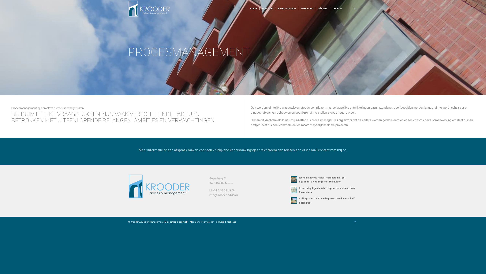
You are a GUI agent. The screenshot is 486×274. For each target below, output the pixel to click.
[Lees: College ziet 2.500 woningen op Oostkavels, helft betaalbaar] (293, 200)
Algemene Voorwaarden (202, 222)
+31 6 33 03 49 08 (223, 190)
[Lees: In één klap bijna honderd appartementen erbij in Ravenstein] (293, 189)
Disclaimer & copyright (176, 222)
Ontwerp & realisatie (226, 222)
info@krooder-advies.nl (223, 195)
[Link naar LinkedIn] (355, 8)
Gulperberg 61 (218, 178)
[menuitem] (253, 8)
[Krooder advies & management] (151, 8)
